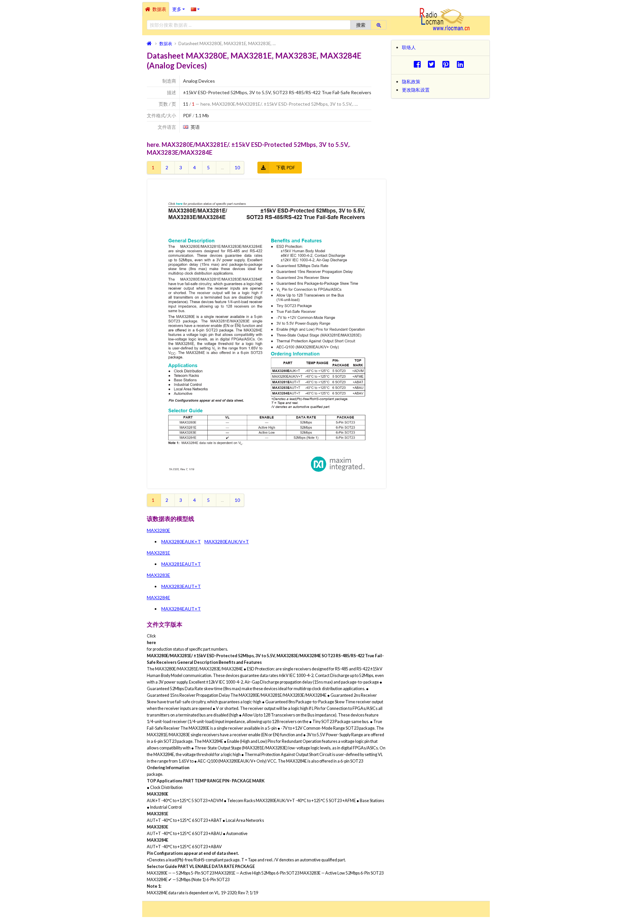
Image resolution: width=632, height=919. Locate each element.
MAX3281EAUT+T (181, 564)
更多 (180, 7)
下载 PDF (285, 167)
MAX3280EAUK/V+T (226, 541)
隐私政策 (411, 81)
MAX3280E (158, 530)
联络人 (409, 47)
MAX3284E (158, 597)
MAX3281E (158, 552)
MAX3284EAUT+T (181, 608)
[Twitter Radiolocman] (433, 64)
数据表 (159, 9)
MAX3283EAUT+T (181, 586)
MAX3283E (158, 575)
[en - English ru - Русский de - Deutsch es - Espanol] (195, 9)
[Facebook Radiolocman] (418, 64)
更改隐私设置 (416, 90)
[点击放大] (266, 334)
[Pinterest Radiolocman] (447, 64)
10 (237, 167)
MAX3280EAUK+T (181, 541)
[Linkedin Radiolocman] (462, 64)
